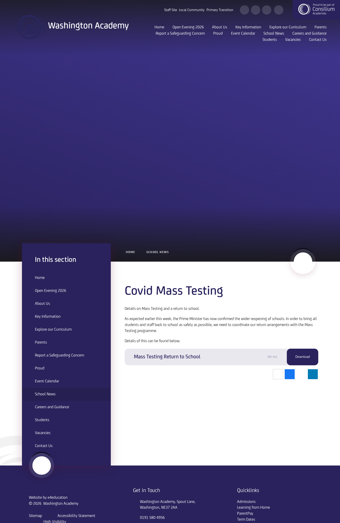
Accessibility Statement (76, 516)
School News (157, 252)
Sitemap (35, 516)
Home (130, 252)
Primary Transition (220, 10)
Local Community (191, 10)
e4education (58, 498)
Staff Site (170, 10)
